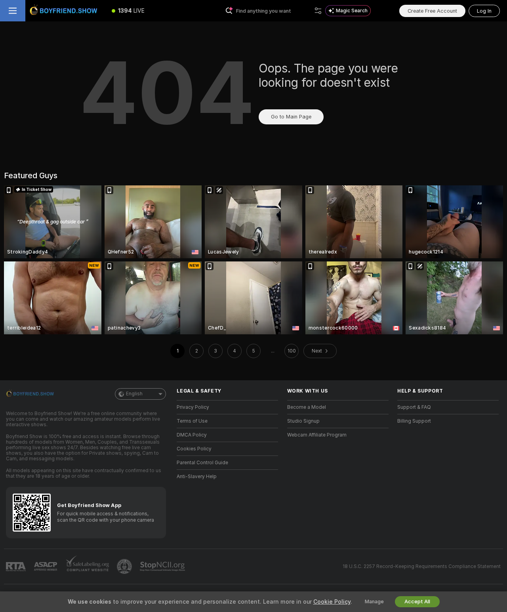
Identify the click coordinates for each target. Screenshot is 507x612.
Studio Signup (303, 421)
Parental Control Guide (202, 462)
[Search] (318, 10)
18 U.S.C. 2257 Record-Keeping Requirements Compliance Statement (422, 566)
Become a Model (306, 407)
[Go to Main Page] (65, 10)
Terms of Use (192, 421)
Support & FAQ (414, 407)
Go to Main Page (291, 117)
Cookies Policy (194, 449)
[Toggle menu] (12, 10)
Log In (484, 11)
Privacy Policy (193, 407)
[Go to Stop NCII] (163, 566)
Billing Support (414, 421)
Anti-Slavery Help (197, 476)
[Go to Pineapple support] (125, 566)
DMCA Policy (192, 435)
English (134, 394)
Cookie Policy (332, 602)
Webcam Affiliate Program (317, 435)
